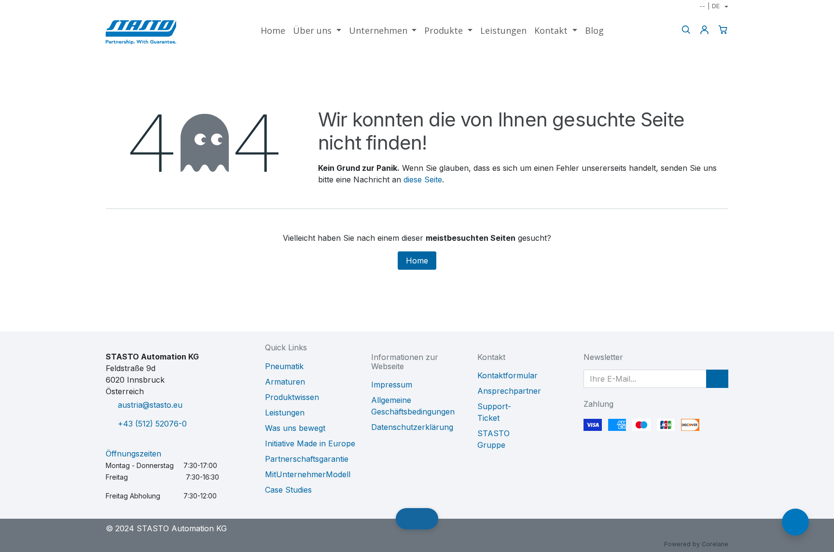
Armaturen (285, 381)
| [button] (709, 6)
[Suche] (686, 29)
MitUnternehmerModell (307, 474)
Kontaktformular (507, 375)
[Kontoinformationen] (704, 29)
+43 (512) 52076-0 (152, 423)
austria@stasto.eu (150, 405)
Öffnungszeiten (133, 453)
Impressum (391, 384)
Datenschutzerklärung (412, 427)
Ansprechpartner (509, 391)
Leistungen (285, 412)
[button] (717, 379)
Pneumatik (284, 366)
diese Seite (422, 179)
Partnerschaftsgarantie (306, 459)
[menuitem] (273, 30)
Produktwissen (292, 397)
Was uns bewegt (295, 428)
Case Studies (288, 490)
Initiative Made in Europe (310, 443)
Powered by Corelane (696, 544)
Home (417, 260)
